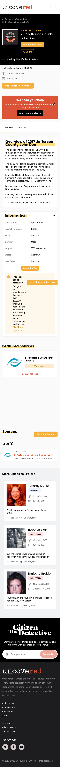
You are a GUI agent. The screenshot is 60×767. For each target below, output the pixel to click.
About (5, 715)
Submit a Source (46, 434)
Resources (7, 711)
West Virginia (21, 19)
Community (8, 707)
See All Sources (30, 373)
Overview (8, 127)
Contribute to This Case (18, 85)
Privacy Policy (9, 727)
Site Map (6, 723)
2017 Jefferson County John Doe (16, 22)
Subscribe (48, 654)
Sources (22, 127)
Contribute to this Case (42, 282)
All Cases (6, 19)
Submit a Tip (30, 268)
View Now (39, 366)
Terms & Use (8, 731)
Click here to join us (18, 329)
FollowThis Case (33, 44)
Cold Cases (8, 703)
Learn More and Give (30, 113)
